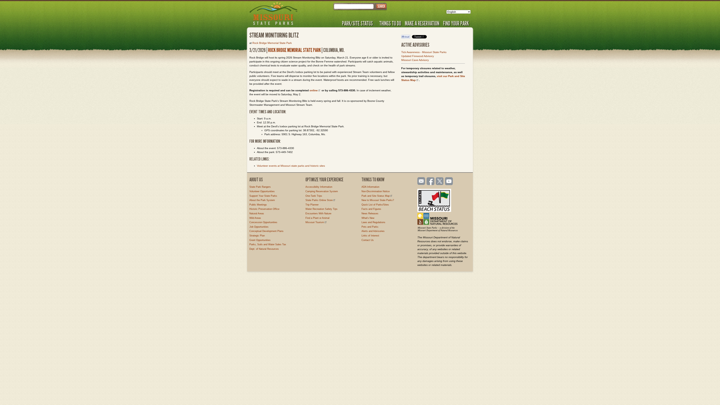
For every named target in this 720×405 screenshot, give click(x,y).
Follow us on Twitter (439, 181)
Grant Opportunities (260, 240)
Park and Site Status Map (376, 195)
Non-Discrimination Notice (376, 191)
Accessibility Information (318, 186)
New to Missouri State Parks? (378, 200)
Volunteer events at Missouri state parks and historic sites (291, 165)
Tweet (417, 36)
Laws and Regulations (373, 222)
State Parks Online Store (319, 200)
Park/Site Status (357, 23)
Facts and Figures (371, 209)
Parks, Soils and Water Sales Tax (267, 244)
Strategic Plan (257, 235)
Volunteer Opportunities (262, 191)
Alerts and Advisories (373, 231)
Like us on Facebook (431, 181)
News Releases (370, 213)
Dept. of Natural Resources (264, 249)
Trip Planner (312, 204)
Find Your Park (456, 23)
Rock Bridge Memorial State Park (272, 42)
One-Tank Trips (313, 195)
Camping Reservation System (321, 191)
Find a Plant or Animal (317, 218)
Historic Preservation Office (264, 209)
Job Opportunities (258, 226)
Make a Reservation (422, 23)
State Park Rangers (260, 186)
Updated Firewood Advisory (417, 56)
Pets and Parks (370, 226)
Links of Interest (370, 235)
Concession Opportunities (263, 222)
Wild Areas (255, 218)
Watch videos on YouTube (449, 181)
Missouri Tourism (314, 222)
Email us (420, 181)
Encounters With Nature (318, 213)
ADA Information (370, 186)
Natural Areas (256, 213)
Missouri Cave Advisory (415, 60)
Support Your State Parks (263, 195)
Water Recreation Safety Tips (321, 209)
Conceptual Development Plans (266, 231)
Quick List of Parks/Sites (375, 204)
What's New (368, 218)
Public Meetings (258, 204)
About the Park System (262, 200)
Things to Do (390, 23)
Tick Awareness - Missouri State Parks (423, 52)
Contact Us (368, 240)
